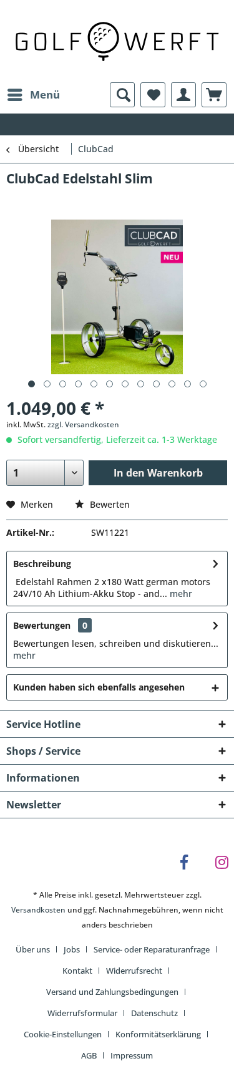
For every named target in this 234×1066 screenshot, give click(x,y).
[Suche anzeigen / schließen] (122, 94)
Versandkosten (38, 909)
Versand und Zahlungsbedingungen (112, 991)
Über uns (33, 949)
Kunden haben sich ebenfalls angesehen (99, 687)
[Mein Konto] (183, 94)
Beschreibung (42, 563)
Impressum (131, 1055)
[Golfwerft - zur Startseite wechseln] (117, 40)
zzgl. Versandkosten (83, 424)
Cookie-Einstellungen (63, 1034)
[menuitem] (33, 94)
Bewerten (108, 504)
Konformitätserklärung (158, 1034)
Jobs (72, 949)
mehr (179, 593)
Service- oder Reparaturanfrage (152, 949)
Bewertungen (42, 625)
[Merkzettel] (152, 94)
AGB (89, 1055)
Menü (45, 94)
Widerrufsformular (82, 1013)
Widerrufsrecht (134, 970)
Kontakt (77, 970)
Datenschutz (154, 1013)
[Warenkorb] (214, 94)
